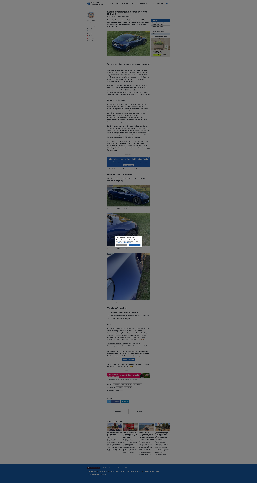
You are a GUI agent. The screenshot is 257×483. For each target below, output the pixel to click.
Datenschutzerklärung (121, 242)
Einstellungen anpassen (121, 245)
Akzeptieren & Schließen (134, 245)
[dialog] (128, 241)
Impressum (128, 242)
